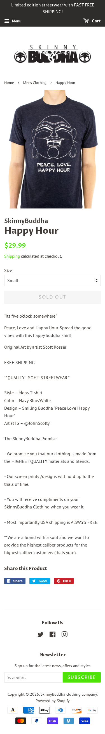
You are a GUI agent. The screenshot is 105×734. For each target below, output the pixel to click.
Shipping (12, 256)
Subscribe (81, 677)
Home (9, 83)
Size (8, 270)
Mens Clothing (34, 83)
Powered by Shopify (53, 700)
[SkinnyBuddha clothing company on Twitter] (41, 635)
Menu (16, 21)
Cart (96, 21)
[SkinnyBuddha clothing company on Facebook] (52, 635)
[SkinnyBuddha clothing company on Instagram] (64, 635)
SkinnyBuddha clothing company (69, 694)
